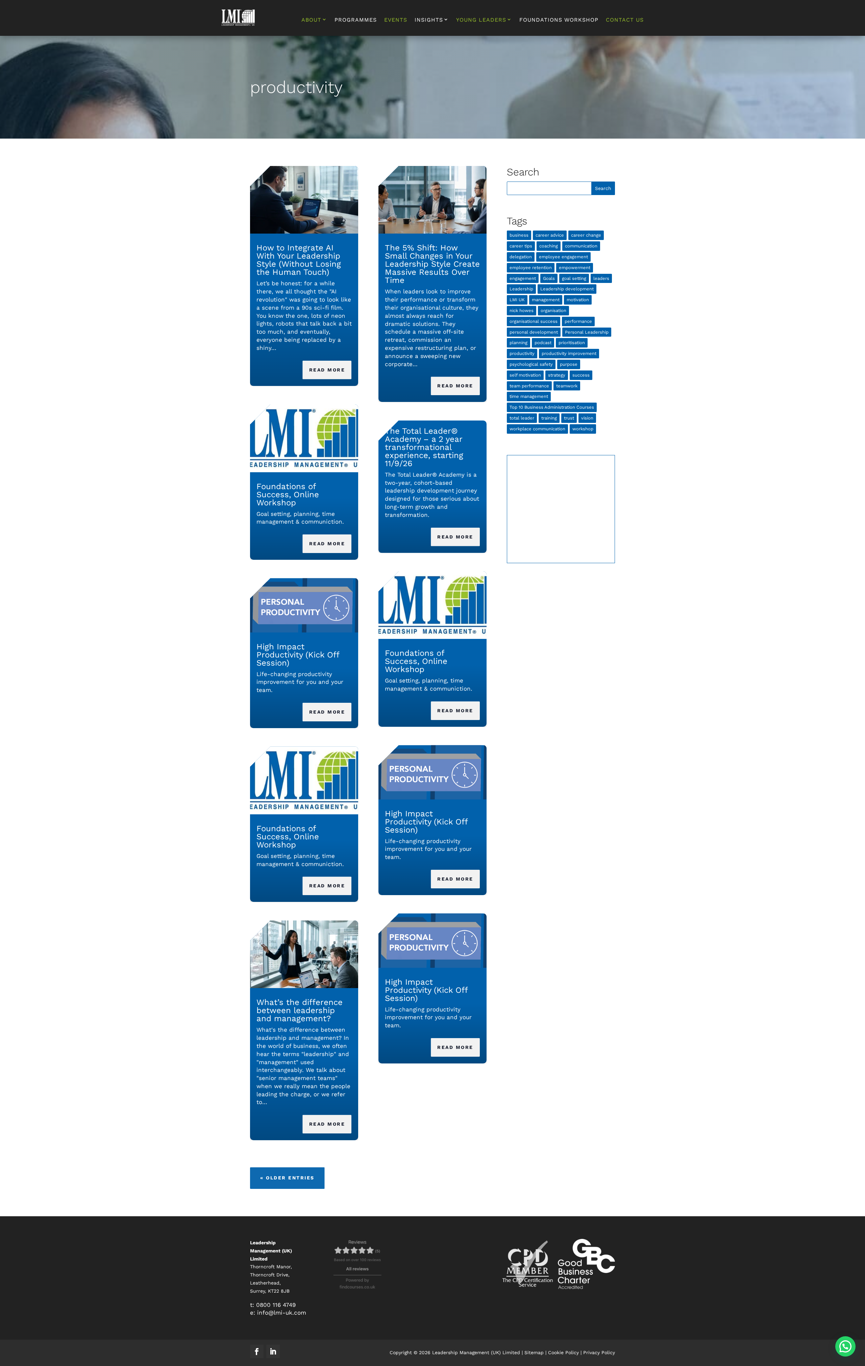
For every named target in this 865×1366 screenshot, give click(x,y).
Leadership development (567, 288)
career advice (550, 235)
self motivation (525, 375)
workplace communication (537, 428)
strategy (556, 375)
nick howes (522, 310)
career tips (521, 245)
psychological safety (531, 364)
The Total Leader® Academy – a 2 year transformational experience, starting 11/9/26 (424, 447)
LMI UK (517, 299)
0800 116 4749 (276, 1304)
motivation (578, 299)
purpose (568, 364)
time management (529, 396)
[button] (845, 1346)
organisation (553, 310)
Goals (549, 278)
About (311, 20)
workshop (582, 428)
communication (581, 245)
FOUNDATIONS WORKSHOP (558, 20)
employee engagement (563, 256)
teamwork (566, 385)
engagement (523, 278)
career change (586, 235)
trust (569, 418)
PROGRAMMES (356, 20)
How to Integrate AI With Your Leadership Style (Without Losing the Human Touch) (298, 260)
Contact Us (625, 20)
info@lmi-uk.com (281, 1312)
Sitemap (534, 1352)
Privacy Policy (599, 1352)
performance (578, 321)
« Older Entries (287, 1177)
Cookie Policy (563, 1352)
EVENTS (395, 20)
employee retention (531, 267)
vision (587, 418)
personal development (534, 332)
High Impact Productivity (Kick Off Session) (297, 655)
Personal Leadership (587, 332)
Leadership (521, 288)
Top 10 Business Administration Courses (552, 407)
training (549, 418)
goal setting (574, 278)
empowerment (574, 267)
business (519, 235)
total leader (522, 418)
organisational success (534, 321)
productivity (522, 353)
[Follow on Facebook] (257, 1351)
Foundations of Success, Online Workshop (287, 494)
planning (518, 342)
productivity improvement (569, 353)
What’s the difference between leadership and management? (299, 1010)
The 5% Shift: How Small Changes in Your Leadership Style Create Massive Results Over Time (432, 264)
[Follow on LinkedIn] (273, 1351)
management (546, 299)
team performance (529, 385)
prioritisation (572, 342)
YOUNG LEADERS (481, 20)
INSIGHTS (429, 20)
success (581, 375)
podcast (543, 342)
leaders (601, 278)
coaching (548, 245)
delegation (521, 256)
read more (327, 370)
